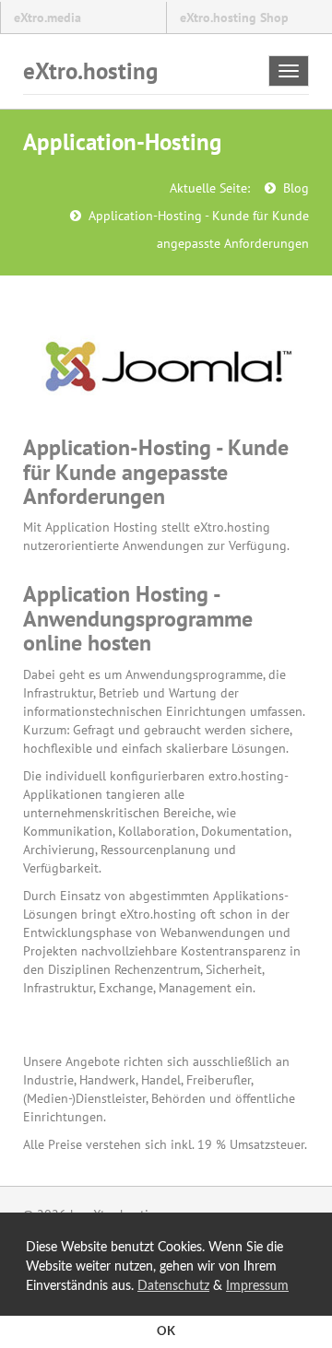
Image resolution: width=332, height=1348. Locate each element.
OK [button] (166, 1331)
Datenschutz (173, 1286)
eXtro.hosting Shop (234, 17)
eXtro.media (47, 17)
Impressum (257, 1286)
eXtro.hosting (90, 71)
